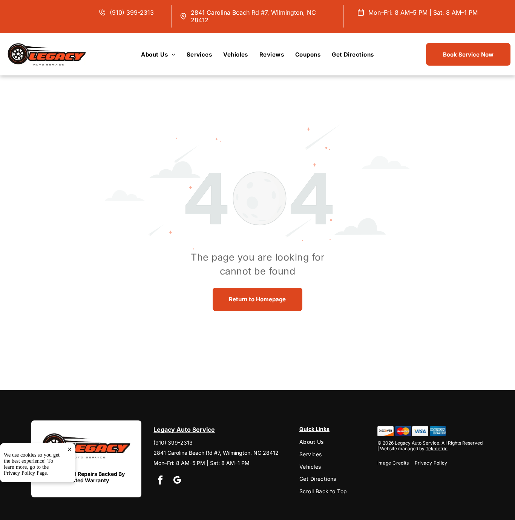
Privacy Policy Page (25, 473)
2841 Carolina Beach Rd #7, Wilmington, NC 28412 (216, 452)
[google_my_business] (177, 481)
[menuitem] (158, 54)
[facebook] (160, 481)
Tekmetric (437, 448)
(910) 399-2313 (132, 12)
